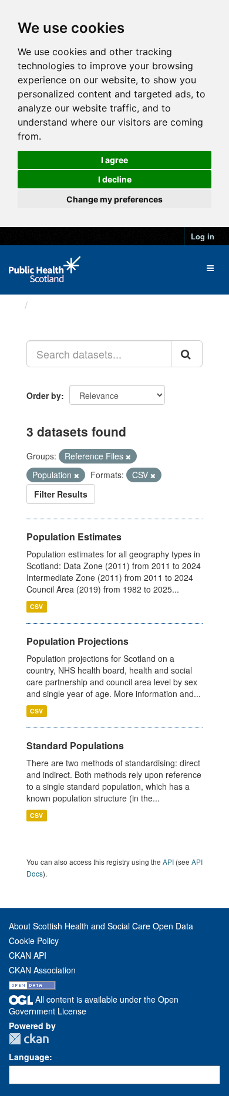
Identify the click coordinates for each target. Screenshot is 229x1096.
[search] (187, 353)
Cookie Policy (34, 940)
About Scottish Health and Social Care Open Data (101, 926)
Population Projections (77, 641)
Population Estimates (74, 536)
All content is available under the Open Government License (94, 1005)
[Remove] (128, 456)
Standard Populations (75, 745)
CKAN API (27, 955)
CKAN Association (42, 970)
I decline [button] (115, 179)
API (168, 862)
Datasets (55, 305)
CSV (36, 606)
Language (29, 1057)
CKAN (29, 1039)
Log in (202, 236)
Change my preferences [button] (114, 199)
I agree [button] (114, 160)
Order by (43, 395)
